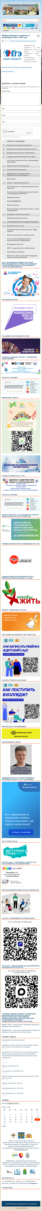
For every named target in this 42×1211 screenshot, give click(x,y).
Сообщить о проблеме (21, 832)
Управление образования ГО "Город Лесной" (23, 1203)
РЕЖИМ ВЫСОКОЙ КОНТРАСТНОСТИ (23, 734)
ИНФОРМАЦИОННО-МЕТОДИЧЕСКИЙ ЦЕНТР (23, 222)
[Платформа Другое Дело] (12, 886)
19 (15, 1119)
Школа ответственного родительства (20, 235)
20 (21, 1119)
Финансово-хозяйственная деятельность (22, 149)
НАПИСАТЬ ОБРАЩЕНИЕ (16, 141)
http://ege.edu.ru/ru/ (7, 71)
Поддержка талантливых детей (18, 214)
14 (26, 1117)
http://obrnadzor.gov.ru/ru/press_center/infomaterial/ (17, 67)
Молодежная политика (15, 244)
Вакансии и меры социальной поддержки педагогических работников (22, 256)
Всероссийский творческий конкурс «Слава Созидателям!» (23, 209)
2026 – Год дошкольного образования (21, 248)
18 (10, 1119)
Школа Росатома (13, 205)
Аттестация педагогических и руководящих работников (23, 161)
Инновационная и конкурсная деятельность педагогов (23, 187)
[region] (21, 759)
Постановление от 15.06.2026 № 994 (12, 1071)
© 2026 (7, 1203)
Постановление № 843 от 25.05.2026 (12, 1088)
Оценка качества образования (18, 166)
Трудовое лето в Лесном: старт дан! (12, 1083)
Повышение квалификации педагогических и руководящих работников (23, 192)
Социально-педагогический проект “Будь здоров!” (22, 230)
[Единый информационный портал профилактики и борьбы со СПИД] (21, 606)
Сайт (3, 122)
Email (4, 115)
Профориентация (13, 197)
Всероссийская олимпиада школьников (13, 1040)
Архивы (4, 1103)
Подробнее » (34, 1183)
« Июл (4, 1126)
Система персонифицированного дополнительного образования (19, 239)
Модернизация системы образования (20, 153)
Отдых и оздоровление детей (18, 183)
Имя (3, 108)
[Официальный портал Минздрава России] (21, 572)
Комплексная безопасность (17, 169)
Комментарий (6, 91)
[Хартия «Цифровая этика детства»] (21, 539)
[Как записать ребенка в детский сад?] (21, 676)
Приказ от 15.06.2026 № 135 (10, 1066)
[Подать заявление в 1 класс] (21, 630)
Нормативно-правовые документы (19, 145)
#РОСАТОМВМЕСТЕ (14, 201)
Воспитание (11, 179)
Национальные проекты (15, 252)
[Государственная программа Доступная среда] (15, 858)
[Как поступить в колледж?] (21, 722)
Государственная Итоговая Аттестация (24, 41)
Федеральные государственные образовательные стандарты (18, 174)
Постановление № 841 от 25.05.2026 (12, 1093)
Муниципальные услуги (15, 226)
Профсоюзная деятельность (17, 218)
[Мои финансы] (16, 914)
